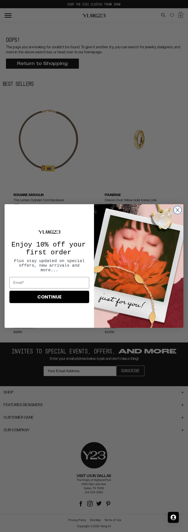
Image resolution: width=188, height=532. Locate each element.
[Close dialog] (178, 210)
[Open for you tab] (173, 517)
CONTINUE (49, 297)
